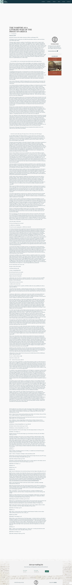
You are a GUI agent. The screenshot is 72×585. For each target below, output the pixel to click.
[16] (10, 458)
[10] (42, 144)
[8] (9, 429)
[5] (9, 424)
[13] (10, 450)
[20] (10, 467)
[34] (10, 514)
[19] (10, 465)
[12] (10, 448)
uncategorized (14, 33)
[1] (30, 43)
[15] (26, 174)
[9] (9, 431)
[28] (10, 498)
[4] (9, 420)
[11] (22, 148)
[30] (10, 504)
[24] (10, 482)
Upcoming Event (55, 56)
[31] (10, 507)
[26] (10, 490)
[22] (10, 471)
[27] (10, 494)
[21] (15, 204)
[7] (9, 427)
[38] (10, 528)
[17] (10, 460)
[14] (10, 453)
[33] (10, 511)
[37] (10, 526)
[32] (10, 509)
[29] (25, 258)
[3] (14, 79)
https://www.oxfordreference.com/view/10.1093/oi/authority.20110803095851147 (24, 480)
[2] (41, 67)
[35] (10, 516)
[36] (10, 518)
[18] (22, 196)
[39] (10, 531)
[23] (10, 218)
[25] (10, 485)
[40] (10, 533)
